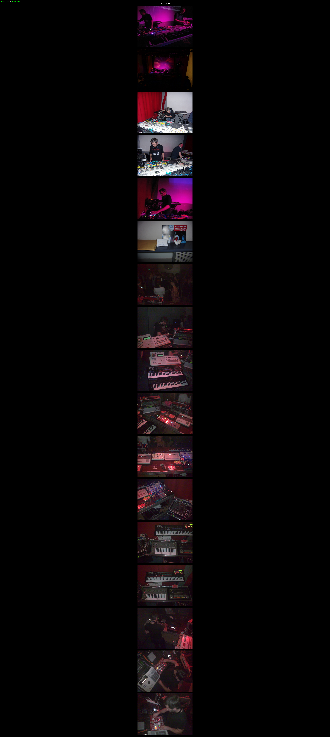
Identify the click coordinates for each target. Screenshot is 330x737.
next (18, 1)
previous (13, 1)
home (2, 1)
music (7, 1)
